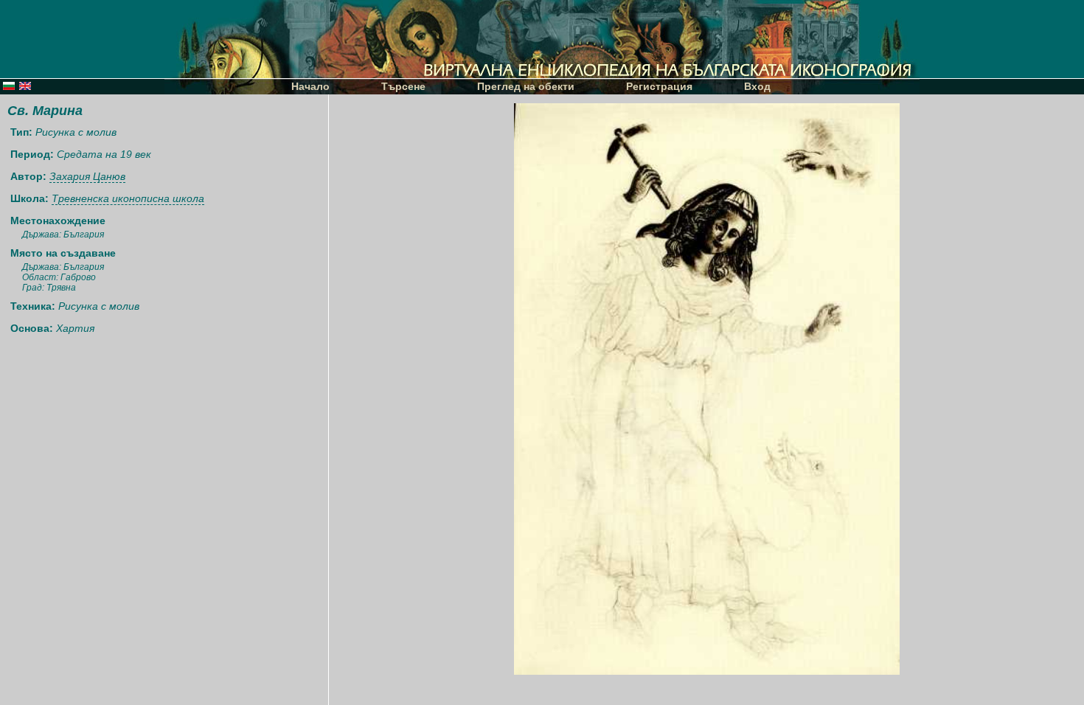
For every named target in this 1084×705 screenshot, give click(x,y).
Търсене (403, 86)
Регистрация (659, 86)
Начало (310, 86)
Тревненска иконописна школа (128, 198)
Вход (757, 86)
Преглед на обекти (525, 86)
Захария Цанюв (87, 176)
